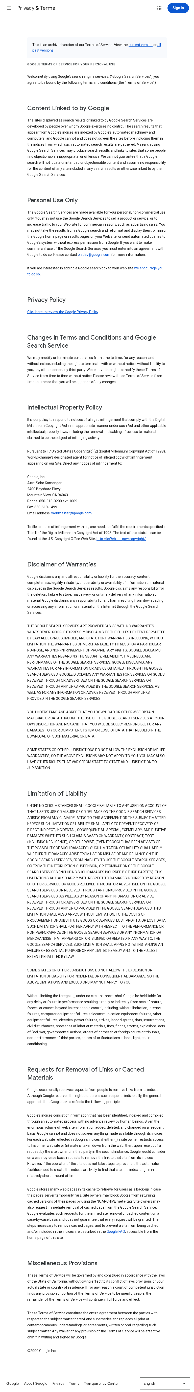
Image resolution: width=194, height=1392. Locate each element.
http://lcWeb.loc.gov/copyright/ (121, 539)
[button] (9, 8)
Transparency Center (101, 1383)
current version (141, 45)
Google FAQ (116, 1232)
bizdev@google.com (94, 255)
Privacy (58, 1383)
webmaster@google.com (71, 513)
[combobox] (165, 1383)
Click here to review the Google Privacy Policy (62, 312)
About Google (35, 1383)
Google (12, 1383)
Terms (74, 1383)
